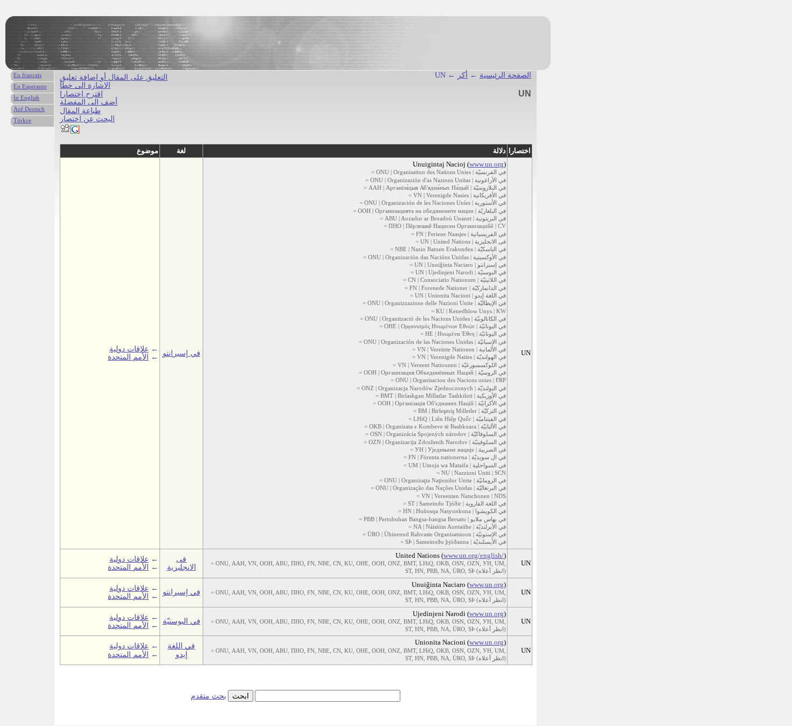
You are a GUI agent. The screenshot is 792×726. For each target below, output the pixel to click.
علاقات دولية (129, 349)
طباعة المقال (80, 111)
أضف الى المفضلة (88, 102)
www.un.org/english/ (473, 555)
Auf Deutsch (29, 109)
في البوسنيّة (181, 621)
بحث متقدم (208, 696)
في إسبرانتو (181, 353)
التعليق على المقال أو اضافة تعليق (114, 77)
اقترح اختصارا (81, 94)
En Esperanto (30, 86)
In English (26, 97)
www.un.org (486, 164)
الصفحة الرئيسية (505, 75)
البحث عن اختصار (87, 119)
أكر (462, 75)
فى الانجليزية (181, 563)
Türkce (22, 120)
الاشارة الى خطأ (85, 85)
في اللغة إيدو (181, 650)
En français (27, 75)
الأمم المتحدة (128, 357)
